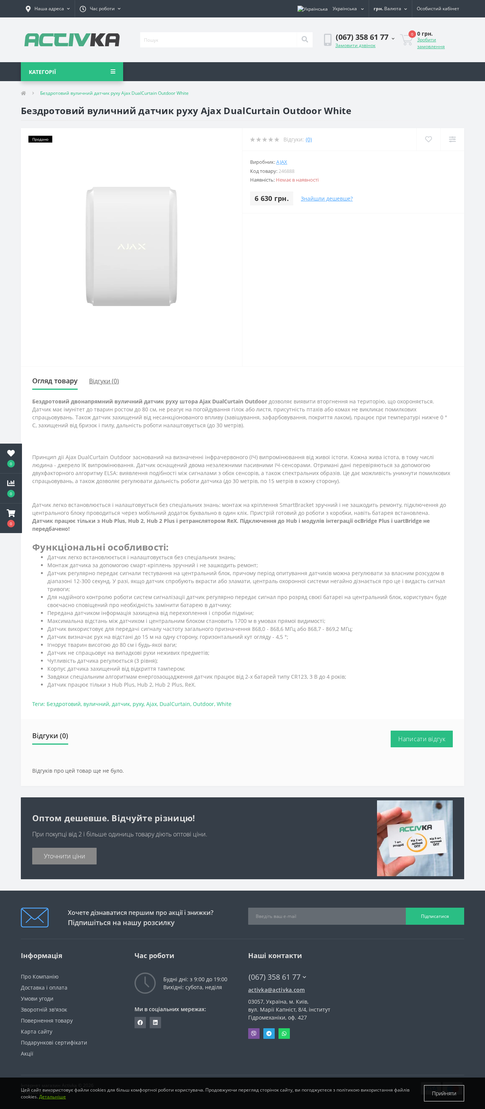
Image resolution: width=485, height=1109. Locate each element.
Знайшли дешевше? (327, 198)
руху (138, 703)
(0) (309, 139)
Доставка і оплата (44, 987)
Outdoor (203, 703)
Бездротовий (64, 703)
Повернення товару (47, 1020)
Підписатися (435, 916)
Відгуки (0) (104, 381)
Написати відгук (422, 739)
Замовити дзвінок (355, 45)
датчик (121, 703)
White (224, 703)
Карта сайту (36, 1031)
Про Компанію (40, 976)
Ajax (281, 161)
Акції (27, 1053)
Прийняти (444, 1093)
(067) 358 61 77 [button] (274, 977)
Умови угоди (37, 998)
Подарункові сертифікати (54, 1042)
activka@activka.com (276, 989)
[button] (48, 8)
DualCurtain (175, 703)
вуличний (96, 703)
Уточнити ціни (64, 856)
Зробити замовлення (431, 43)
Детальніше (52, 1096)
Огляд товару (55, 380)
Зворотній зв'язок (44, 1009)
